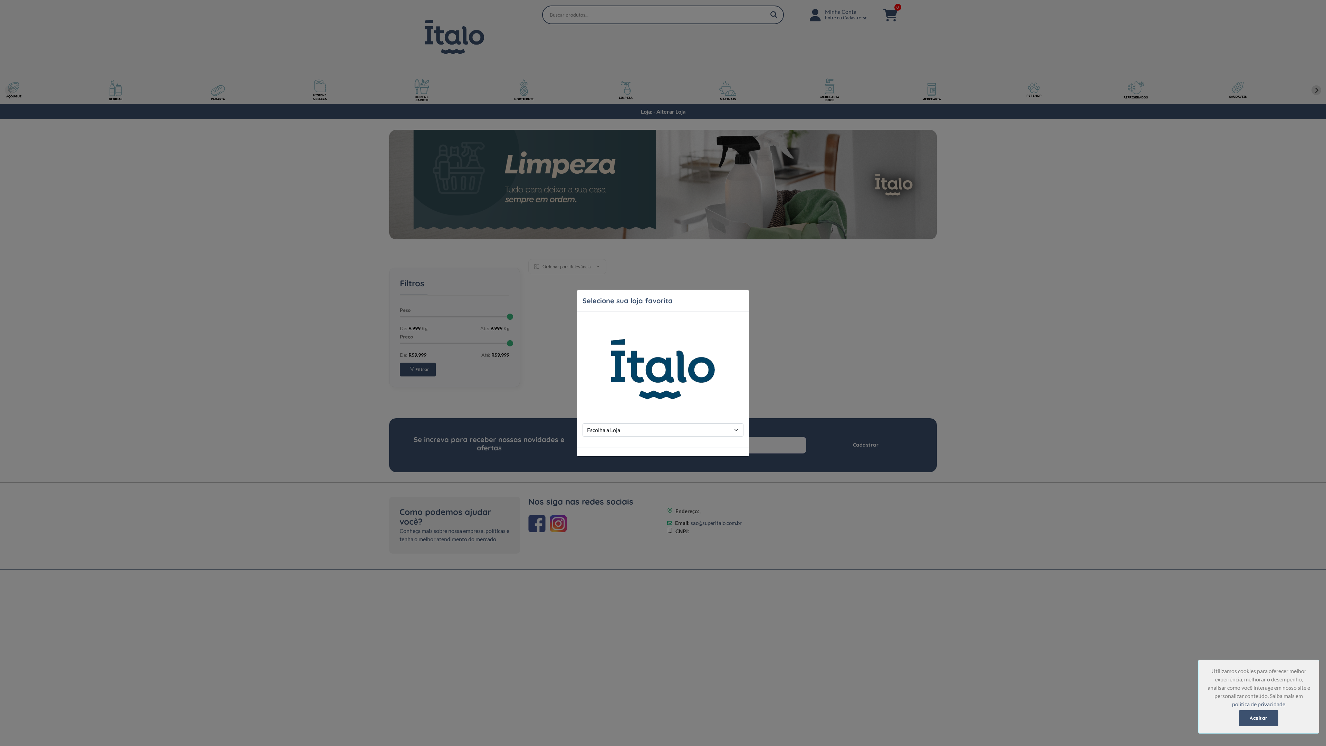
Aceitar (1259, 718)
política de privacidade (1258, 704)
